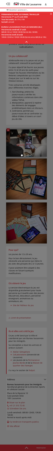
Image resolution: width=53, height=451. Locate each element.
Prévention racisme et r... (18, 10)
